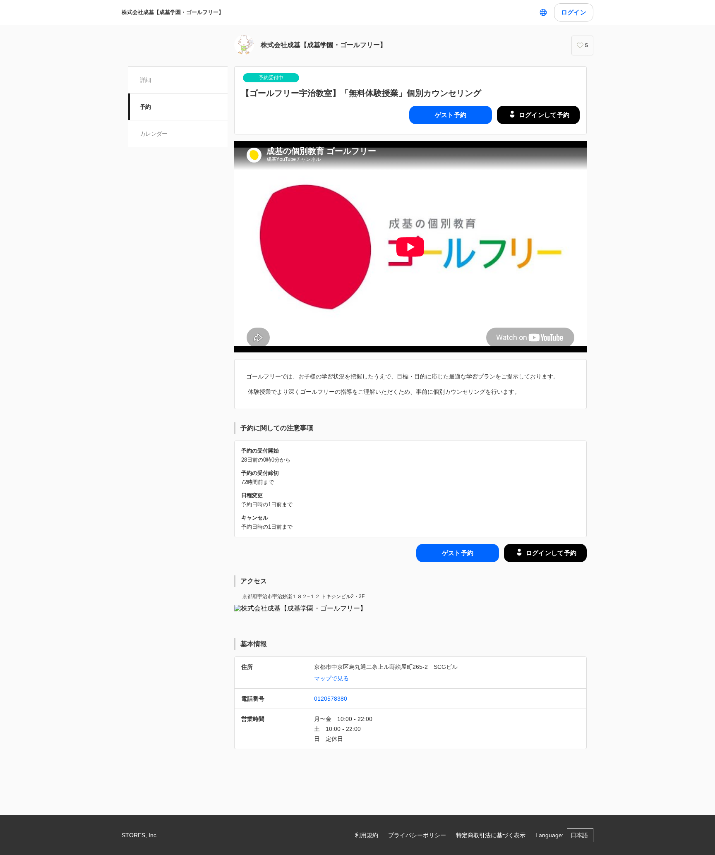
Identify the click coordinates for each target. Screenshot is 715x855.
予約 (145, 106)
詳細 (145, 80)
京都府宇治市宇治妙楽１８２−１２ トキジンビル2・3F (303, 596)
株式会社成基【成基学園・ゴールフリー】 (173, 12)
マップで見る (331, 678)
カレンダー (154, 133)
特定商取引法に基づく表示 (490, 835)
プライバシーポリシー (417, 835)
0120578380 (330, 698)
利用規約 (366, 835)
